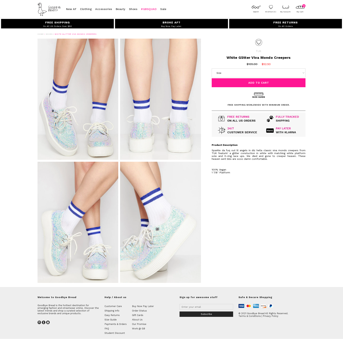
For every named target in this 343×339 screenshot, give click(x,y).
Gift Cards (137, 315)
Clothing (86, 9)
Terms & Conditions (249, 316)
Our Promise (139, 324)
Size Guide (111, 319)
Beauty (120, 9)
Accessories (103, 9)
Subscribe (206, 314)
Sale (163, 9)
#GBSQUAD (149, 9)
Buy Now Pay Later (143, 306)
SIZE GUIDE (258, 97)
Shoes (133, 9)
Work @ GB (138, 328)
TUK (258, 51)
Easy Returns (112, 315)
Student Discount (115, 333)
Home (41, 34)
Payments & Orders (116, 324)
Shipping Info (112, 310)
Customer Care (113, 306)
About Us (137, 319)
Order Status (139, 310)
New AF (71, 9)
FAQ (107, 328)
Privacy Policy (270, 316)
